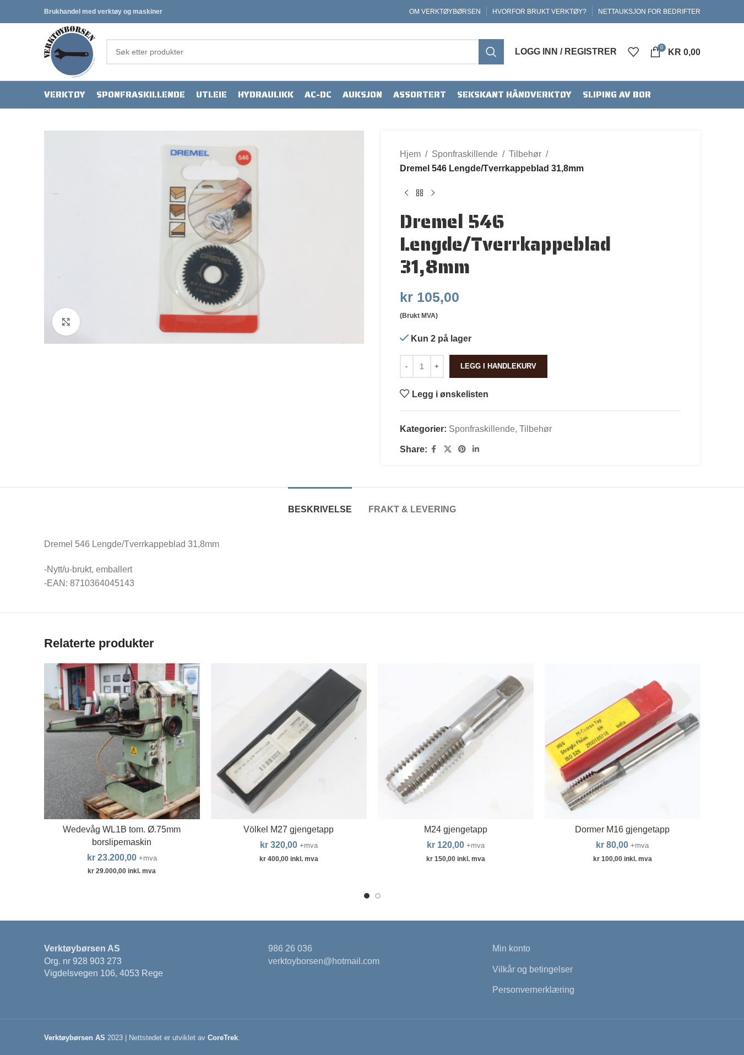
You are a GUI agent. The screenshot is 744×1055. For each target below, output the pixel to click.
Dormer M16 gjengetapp (622, 829)
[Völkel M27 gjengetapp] (289, 741)
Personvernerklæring (533, 989)
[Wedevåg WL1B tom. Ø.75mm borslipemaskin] (122, 741)
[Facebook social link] (434, 449)
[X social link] (448, 449)
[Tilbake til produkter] (419, 192)
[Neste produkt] (432, 192)
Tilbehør (525, 154)
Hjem (410, 154)
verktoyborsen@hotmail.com (323, 961)
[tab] (320, 504)
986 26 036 (290, 948)
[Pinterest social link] (462, 449)
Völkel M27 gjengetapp (288, 829)
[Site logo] (69, 51)
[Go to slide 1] (367, 896)
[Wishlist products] (633, 52)
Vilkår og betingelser (532, 969)
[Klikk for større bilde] (66, 322)
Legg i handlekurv (498, 366)
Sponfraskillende (465, 154)
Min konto (511, 948)
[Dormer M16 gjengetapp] (622, 741)
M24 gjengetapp (455, 829)
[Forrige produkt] (406, 192)
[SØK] (491, 51)
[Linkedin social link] (475, 449)
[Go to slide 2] (378, 896)
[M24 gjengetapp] (456, 741)
